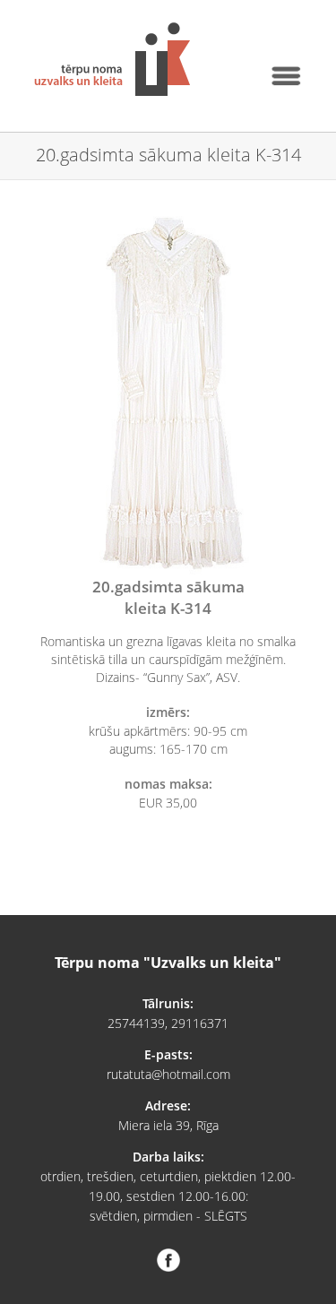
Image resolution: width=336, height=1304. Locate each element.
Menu (285, 76)
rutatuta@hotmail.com (168, 1074)
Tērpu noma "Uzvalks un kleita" (112, 59)
